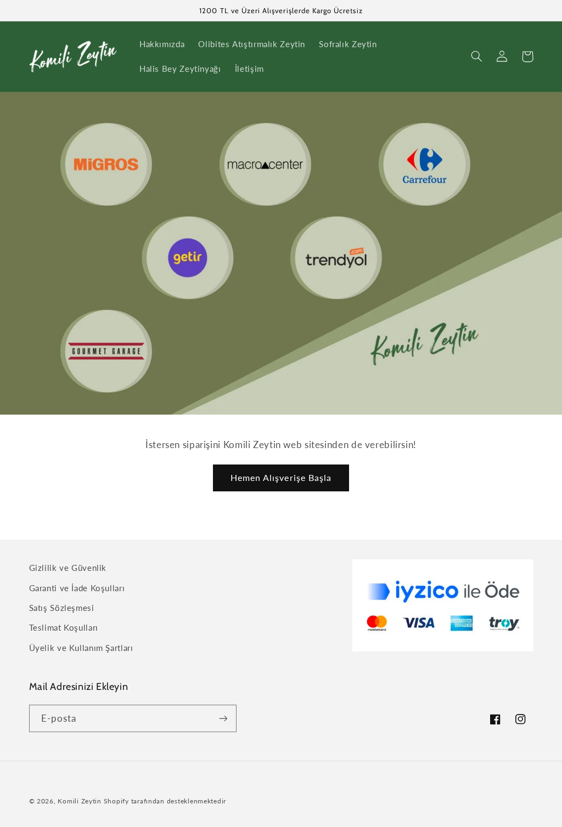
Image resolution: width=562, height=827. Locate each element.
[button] (477, 56)
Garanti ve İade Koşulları (77, 588)
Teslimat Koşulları (63, 627)
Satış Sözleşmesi (61, 608)
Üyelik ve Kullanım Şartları (81, 648)
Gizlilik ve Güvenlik (68, 568)
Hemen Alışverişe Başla (281, 477)
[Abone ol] (222, 718)
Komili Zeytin (80, 801)
